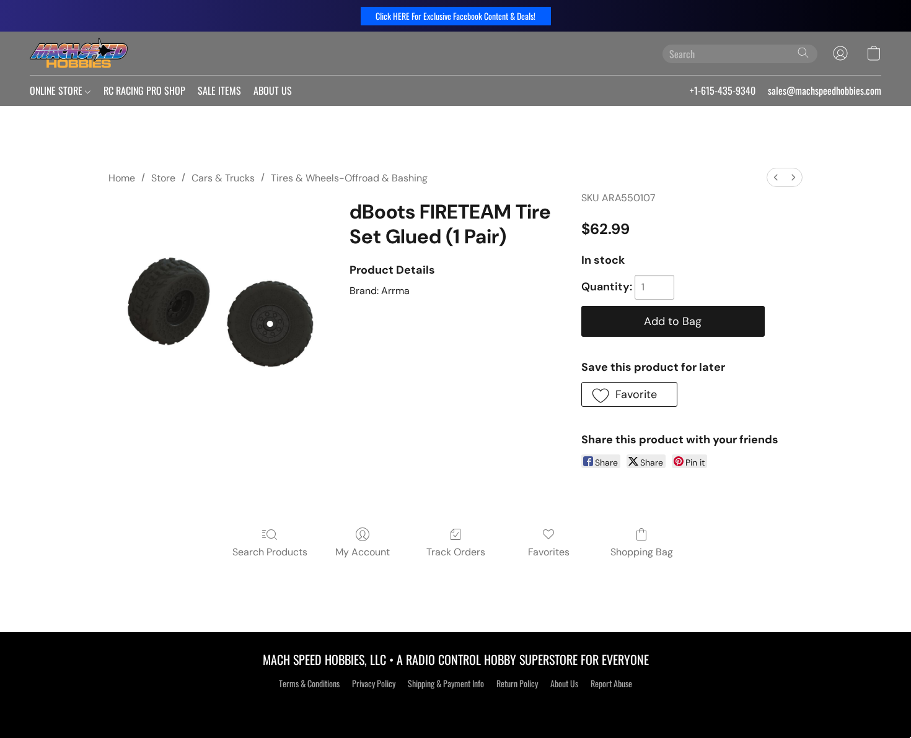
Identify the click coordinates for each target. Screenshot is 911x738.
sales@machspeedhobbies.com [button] (824, 90)
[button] (456, 16)
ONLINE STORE (57, 90)
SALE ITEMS (219, 90)
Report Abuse (611, 683)
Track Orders (455, 551)
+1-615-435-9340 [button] (722, 90)
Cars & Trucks (223, 177)
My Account (362, 551)
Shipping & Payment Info (446, 683)
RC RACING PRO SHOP (144, 90)
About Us (564, 683)
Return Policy (517, 683)
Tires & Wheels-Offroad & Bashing (349, 177)
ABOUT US (272, 90)
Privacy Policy (373, 683)
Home (121, 177)
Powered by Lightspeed (455, 705)
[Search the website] (803, 52)
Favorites (549, 551)
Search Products (269, 551)
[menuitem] (776, 177)
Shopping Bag (641, 551)
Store (163, 177)
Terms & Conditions (309, 683)
